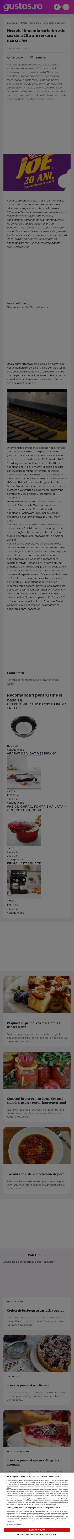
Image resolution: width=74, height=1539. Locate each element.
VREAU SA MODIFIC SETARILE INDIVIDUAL (37, 1534)
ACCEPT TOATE (37, 1530)
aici (28, 1499)
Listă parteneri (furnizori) (14, 1524)
